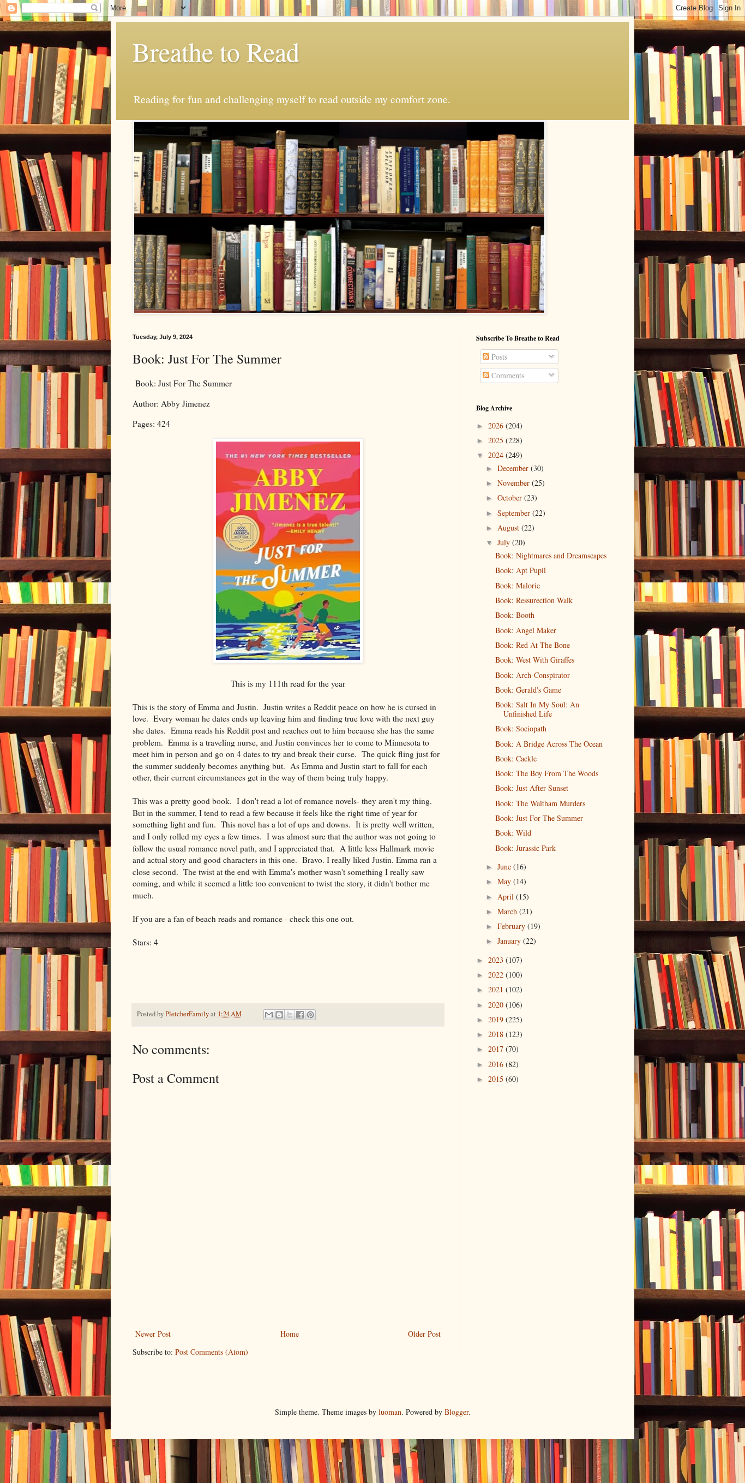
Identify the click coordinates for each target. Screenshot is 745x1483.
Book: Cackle (516, 758)
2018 (497, 1034)
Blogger (456, 1412)
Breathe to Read (216, 51)
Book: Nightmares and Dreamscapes (550, 555)
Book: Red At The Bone (532, 645)
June (505, 866)
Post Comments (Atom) (211, 1352)
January (510, 941)
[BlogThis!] (279, 1014)
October (510, 497)
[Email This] (268, 1014)
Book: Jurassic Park (525, 848)
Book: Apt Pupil (520, 570)
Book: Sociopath (520, 728)
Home (289, 1334)
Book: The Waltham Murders (540, 803)
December (514, 468)
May (505, 881)
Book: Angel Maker (525, 630)
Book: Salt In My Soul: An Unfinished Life (537, 709)
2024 (497, 455)
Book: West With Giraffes (534, 659)
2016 (497, 1064)
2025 (497, 440)
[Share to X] (289, 1014)
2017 (497, 1049)
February (512, 926)
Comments (506, 375)
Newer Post (153, 1334)
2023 (497, 960)
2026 (497, 425)
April (506, 896)
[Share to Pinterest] (310, 1014)
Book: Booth (514, 615)
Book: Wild (513, 832)
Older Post (424, 1334)
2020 (497, 1004)
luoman (389, 1412)
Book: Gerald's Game (528, 689)
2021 (497, 989)
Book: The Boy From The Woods (546, 773)
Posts (498, 357)
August (509, 527)
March (508, 911)
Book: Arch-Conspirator (532, 675)
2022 (497, 974)
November (514, 483)
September (514, 513)
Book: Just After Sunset (531, 788)
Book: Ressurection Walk (534, 600)
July (504, 542)
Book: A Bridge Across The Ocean (549, 743)
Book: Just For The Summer (539, 818)
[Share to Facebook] (300, 1014)
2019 (497, 1019)
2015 (497, 1079)
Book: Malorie (517, 585)
